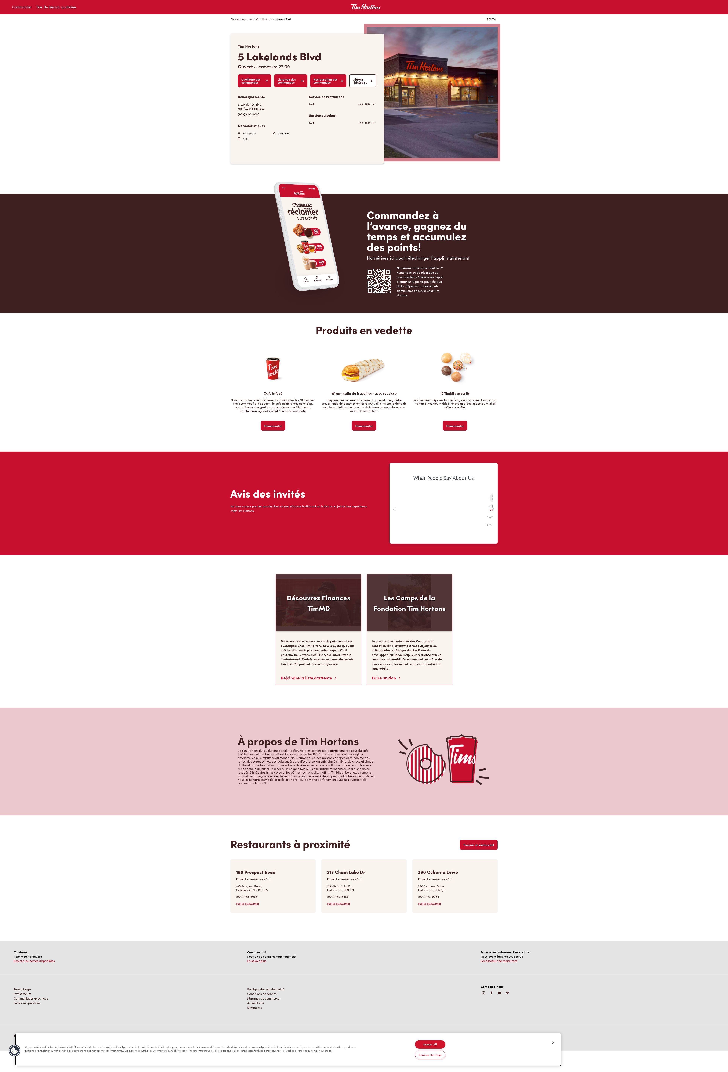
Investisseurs (22, 994)
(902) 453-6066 (246, 896)
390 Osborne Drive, (431, 888)
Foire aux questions (27, 1003)
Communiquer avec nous (31, 998)
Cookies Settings (430, 1055)
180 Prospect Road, (252, 888)
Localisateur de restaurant (499, 961)
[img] (507, 993)
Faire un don (384, 677)
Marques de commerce (263, 998)
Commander (22, 7)
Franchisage (22, 989)
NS (257, 19)
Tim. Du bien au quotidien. (56, 7)
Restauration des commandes (325, 80)
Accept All (430, 1044)
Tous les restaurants (241, 19)
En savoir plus (256, 961)
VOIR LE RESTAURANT (247, 903)
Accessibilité (255, 1003)
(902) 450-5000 (248, 114)
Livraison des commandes (287, 80)
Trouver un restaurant (478, 845)
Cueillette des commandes (250, 80)
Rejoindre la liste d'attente (307, 677)
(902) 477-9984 (428, 896)
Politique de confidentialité (265, 989)
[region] (288, 1049)
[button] (15, 1051)
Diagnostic (254, 1007)
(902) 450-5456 (337, 896)
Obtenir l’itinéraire (360, 80)
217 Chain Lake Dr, (340, 888)
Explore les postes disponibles (34, 961)
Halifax (265, 19)
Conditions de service (262, 994)
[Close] (553, 1042)
